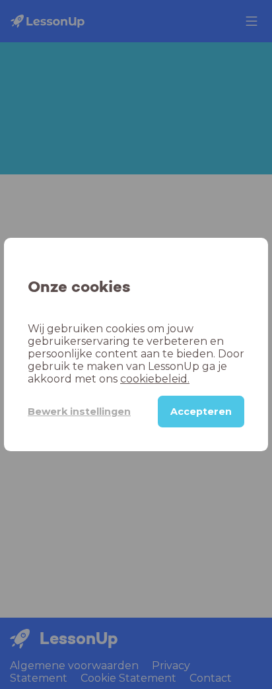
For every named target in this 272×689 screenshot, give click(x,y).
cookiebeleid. (154, 379)
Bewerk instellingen (79, 411)
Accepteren (201, 411)
